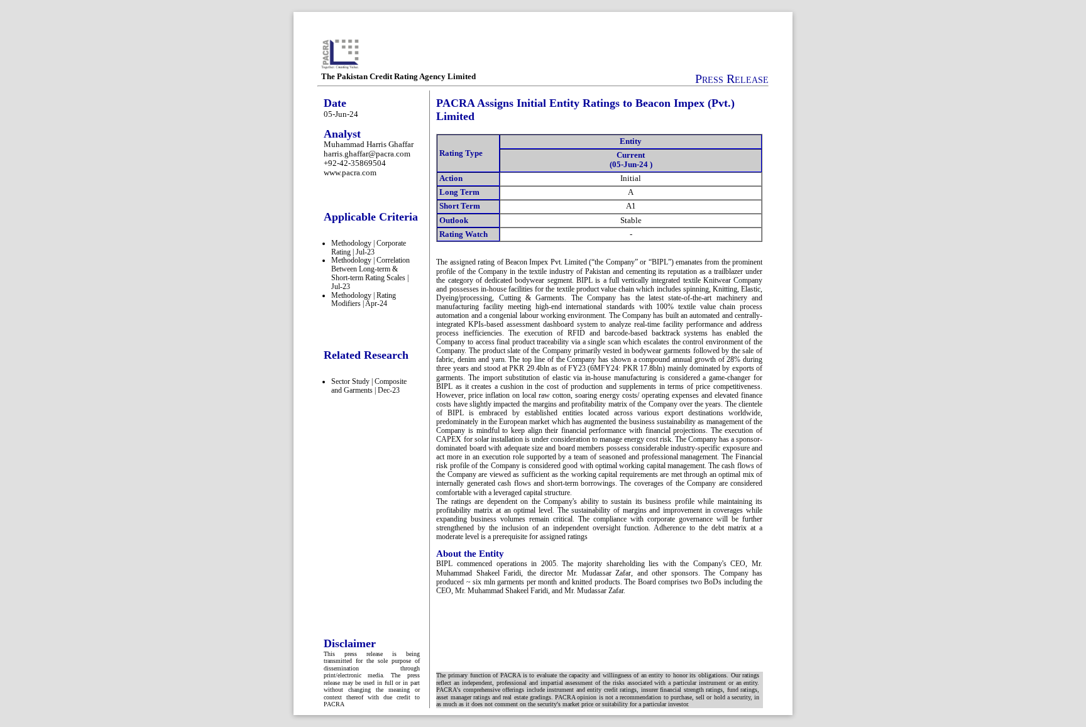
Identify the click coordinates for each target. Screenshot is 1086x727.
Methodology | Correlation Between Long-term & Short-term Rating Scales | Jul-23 (370, 273)
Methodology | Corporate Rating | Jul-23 (368, 247)
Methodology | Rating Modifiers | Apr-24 (363, 300)
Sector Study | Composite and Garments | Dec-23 (369, 386)
